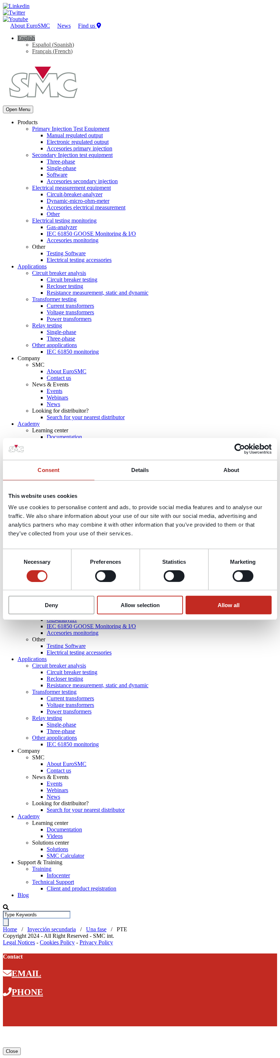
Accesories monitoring (72, 240)
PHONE (27, 992)
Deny (51, 605)
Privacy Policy (96, 942)
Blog (23, 895)
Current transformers (70, 306)
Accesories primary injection (79, 148)
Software (57, 175)
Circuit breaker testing (72, 279)
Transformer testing (54, 299)
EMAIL (26, 973)
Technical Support (53, 882)
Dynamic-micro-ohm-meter (78, 201)
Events (54, 391)
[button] (26, 38)
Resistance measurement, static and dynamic (97, 293)
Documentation (64, 437)
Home (10, 929)
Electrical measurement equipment (71, 188)
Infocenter (58, 875)
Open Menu (18, 109)
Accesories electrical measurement (86, 207)
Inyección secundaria (51, 929)
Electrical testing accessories (79, 260)
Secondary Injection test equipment (72, 155)
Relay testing (47, 325)
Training (41, 869)
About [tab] (231, 470)
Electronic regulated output (78, 142)
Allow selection (140, 605)
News (64, 26)
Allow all (229, 605)
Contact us (59, 378)
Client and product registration (81, 888)
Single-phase (61, 168)
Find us (87, 26)
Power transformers (69, 319)
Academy (29, 424)
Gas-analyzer (62, 227)
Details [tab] (140, 470)
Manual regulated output (75, 135)
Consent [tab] (48, 470)
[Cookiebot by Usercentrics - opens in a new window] (240, 448)
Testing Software (66, 253)
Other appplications (54, 345)
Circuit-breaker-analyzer (74, 194)
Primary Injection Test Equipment (70, 129)
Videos (55, 836)
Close (12, 1051)
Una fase (96, 929)
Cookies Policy (57, 942)
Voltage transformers (70, 312)
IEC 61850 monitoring (73, 352)
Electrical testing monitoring (64, 220)
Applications (32, 266)
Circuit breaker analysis (59, 273)
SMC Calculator (65, 856)
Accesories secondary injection (82, 181)
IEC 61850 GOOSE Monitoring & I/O (91, 234)
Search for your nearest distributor (86, 417)
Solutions (57, 849)
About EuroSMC (30, 26)
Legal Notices (19, 942)
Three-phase (61, 161)
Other (53, 214)
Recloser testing (65, 286)
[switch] (105, 576)
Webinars (57, 397)
